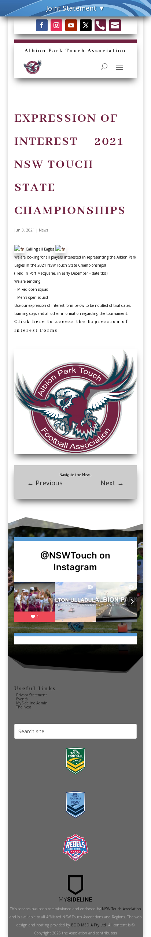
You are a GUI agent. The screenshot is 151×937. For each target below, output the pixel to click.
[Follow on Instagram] (56, 25)
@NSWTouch (68, 555)
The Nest (23, 707)
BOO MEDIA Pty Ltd (88, 924)
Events (21, 698)
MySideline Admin (32, 702)
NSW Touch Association (121, 908)
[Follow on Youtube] (71, 25)
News (43, 230)
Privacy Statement (31, 694)
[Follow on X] (86, 25)
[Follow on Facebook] (42, 25)
